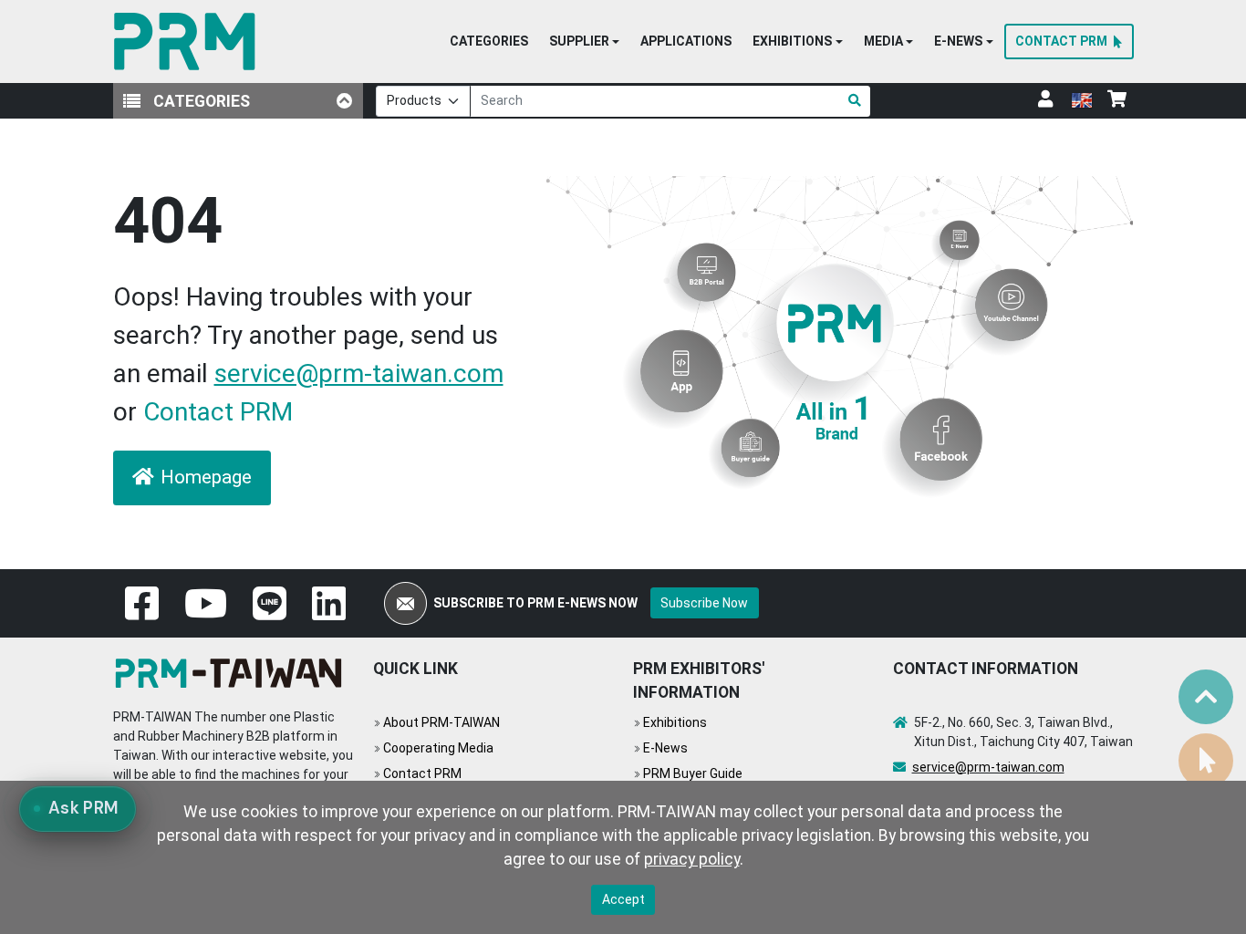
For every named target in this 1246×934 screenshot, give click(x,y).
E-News (665, 748)
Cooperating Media (438, 748)
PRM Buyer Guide (692, 773)
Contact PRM (218, 412)
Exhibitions (675, 722)
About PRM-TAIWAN (441, 722)
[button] (584, 41)
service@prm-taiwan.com (359, 373)
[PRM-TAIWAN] (188, 41)
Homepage (206, 477)
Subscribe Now (704, 603)
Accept (623, 899)
